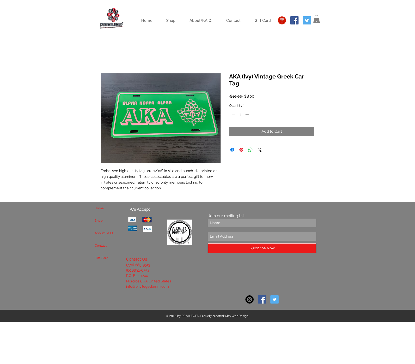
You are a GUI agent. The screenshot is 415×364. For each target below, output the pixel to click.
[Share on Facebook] (232, 150)
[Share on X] (259, 150)
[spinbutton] (240, 114)
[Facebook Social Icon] (294, 20)
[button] (316, 19)
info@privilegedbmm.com (147, 286)
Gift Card (102, 258)
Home (99, 208)
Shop (99, 220)
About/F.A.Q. (104, 233)
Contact (101, 245)
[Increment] (247, 114)
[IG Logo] (282, 20)
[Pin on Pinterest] (241, 150)
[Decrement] (233, 114)
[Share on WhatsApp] (250, 150)
